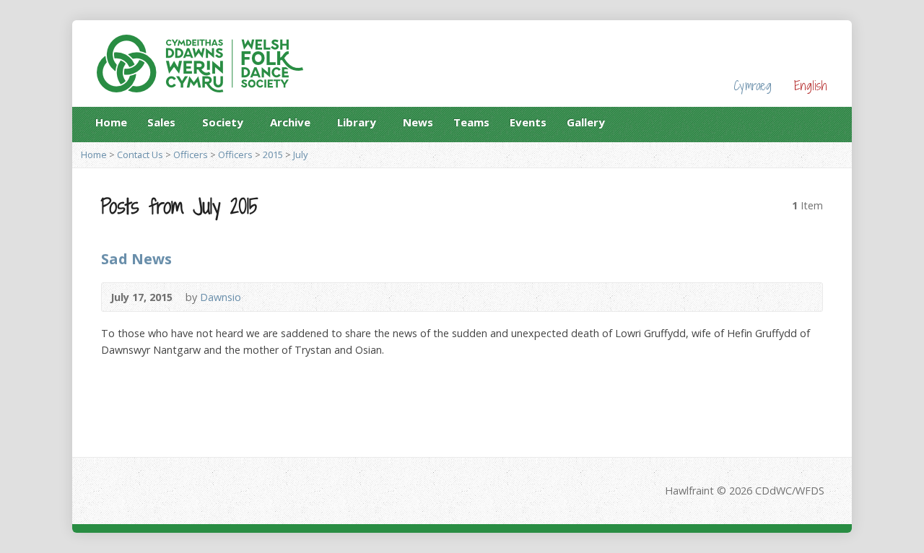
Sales (161, 124)
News (418, 122)
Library (356, 124)
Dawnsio (220, 297)
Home (111, 122)
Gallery (586, 122)
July (300, 154)
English (810, 85)
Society (222, 124)
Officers (190, 154)
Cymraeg (752, 85)
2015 (273, 154)
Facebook (799, 121)
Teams (471, 122)
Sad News (136, 258)
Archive (290, 124)
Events (528, 122)
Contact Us (140, 154)
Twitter (822, 121)
